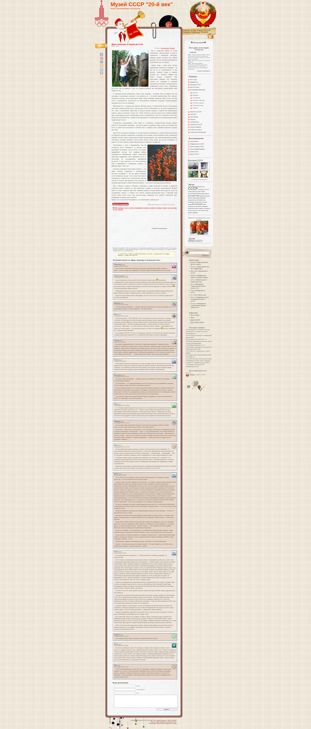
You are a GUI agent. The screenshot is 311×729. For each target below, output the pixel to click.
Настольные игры (200, 295)
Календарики (196, 97)
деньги (207, 193)
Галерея (186, 32)
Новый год (201, 186)
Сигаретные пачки (198, 105)
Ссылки (204, 32)
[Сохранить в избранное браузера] (101, 76)
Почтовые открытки (198, 103)
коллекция (191, 202)
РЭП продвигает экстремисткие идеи (198, 329)
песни (195, 206)
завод (194, 198)
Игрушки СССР (195, 85)
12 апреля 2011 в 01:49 (121, 277)
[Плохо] (148, 204)
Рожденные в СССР (197, 144)
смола (165, 208)
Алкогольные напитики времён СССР (200, 355)
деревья (121, 208)
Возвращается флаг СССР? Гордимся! (199, 360)
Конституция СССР (197, 146)
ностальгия (196, 204)
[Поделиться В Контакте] (101, 72)
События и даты (196, 130)
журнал (190, 198)
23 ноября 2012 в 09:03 (121, 645)
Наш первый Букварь (197, 149)
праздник (205, 206)
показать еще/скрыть (203, 71)
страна (203, 210)
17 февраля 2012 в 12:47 (121, 422)
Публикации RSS (154, 723)
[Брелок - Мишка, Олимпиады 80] (204, 177)
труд (206, 210)
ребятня (153, 208)
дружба (207, 196)
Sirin (116, 445)
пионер (199, 206)
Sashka (174, 720)
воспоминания (192, 193)
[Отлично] (150, 204)
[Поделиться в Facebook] (101, 54)
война (203, 191)
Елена (193, 262)
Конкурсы (195, 32)
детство (131, 208)
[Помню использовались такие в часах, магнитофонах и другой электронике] (204, 169)
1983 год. (192, 357)
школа (195, 213)
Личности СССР (195, 112)
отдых (204, 204)
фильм (190, 212)
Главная (186, 30)
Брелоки (195, 92)
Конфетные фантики (199, 100)
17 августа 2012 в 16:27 (121, 636)
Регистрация (195, 315)
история (199, 200)
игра (198, 198)
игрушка (203, 198)
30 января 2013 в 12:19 (121, 667)
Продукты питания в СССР (197, 364)
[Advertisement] (127, 228)
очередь (190, 206)
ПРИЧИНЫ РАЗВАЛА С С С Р (196, 345)
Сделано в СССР (196, 124)
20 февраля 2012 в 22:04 (121, 447)
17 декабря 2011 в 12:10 (121, 376)
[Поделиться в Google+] (101, 58)
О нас (193, 30)
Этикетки (195, 108)
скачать (194, 210)
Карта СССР (194, 154)
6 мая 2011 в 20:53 (119, 342)
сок (169, 208)
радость (201, 208)
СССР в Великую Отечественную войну (200, 358)
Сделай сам (194, 122)
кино (204, 200)
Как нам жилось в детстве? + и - (197, 339)
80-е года (193, 79)
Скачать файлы (195, 127)
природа (146, 208)
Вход (192, 317)
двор (203, 193)
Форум (207, 30)
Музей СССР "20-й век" (142, 4)
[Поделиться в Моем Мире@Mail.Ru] (101, 61)
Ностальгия (165, 48)
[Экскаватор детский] (193, 177)
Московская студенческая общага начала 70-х (198, 286)
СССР (115, 209)
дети (126, 208)
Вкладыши (196, 95)
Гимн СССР (194, 152)
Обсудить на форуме (120, 204)
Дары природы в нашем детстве (127, 44)
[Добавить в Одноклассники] (101, 65)
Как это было (194, 87)
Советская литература (198, 132)
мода (189, 204)
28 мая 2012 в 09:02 (120, 475)
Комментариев (197, 322)
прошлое (191, 208)
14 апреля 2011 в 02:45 (121, 316)
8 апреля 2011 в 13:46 (120, 266)
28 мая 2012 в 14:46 (120, 553)
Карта (199, 30)
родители (207, 208)
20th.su (153, 722)
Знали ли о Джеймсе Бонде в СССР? (199, 362)
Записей (195, 320)
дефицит (202, 196)
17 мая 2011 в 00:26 (120, 361)
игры (194, 200)
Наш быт (193, 114)
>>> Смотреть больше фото (199, 179)
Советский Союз (193, 191)
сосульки (173, 208)
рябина (159, 208)
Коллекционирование (197, 90)
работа (197, 208)
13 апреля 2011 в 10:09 (121, 304)
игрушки (190, 200)
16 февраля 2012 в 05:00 (121, 405)
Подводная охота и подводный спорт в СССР (200, 299)
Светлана (117, 264)
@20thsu (192, 374)
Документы (194, 82)
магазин (204, 202)
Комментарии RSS (166, 723)
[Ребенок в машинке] (193, 169)
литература (198, 202)
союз (198, 210)
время (199, 193)
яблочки (120, 209)
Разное (172, 48)
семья (190, 210)
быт (200, 191)
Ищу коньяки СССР (193, 366)
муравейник (139, 208)
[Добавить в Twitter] (101, 69)
